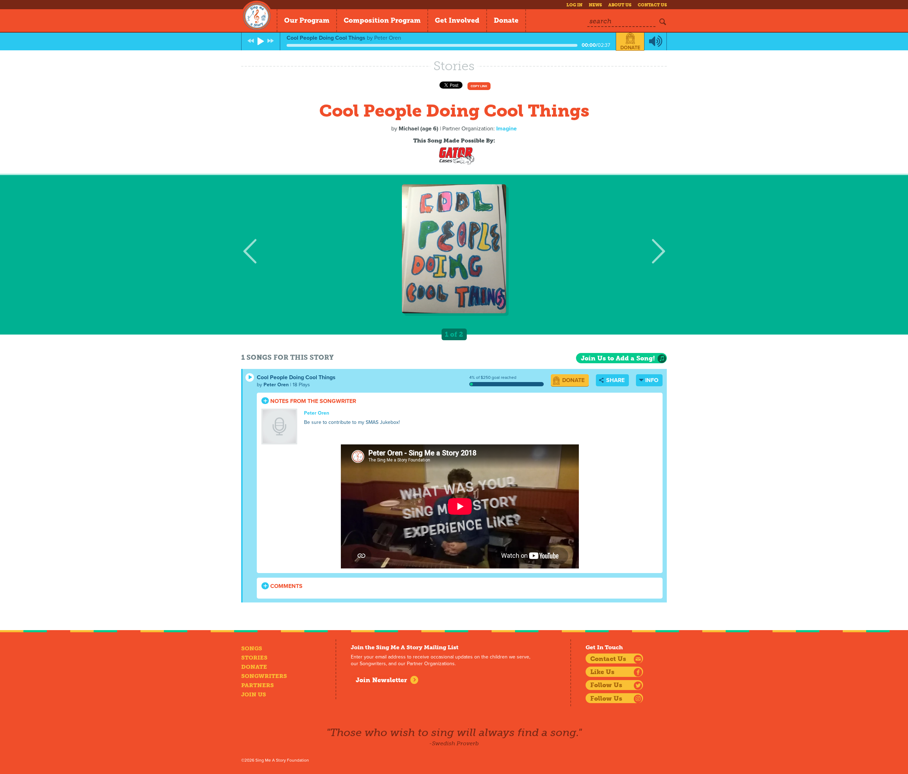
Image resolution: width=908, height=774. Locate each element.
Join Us (253, 694)
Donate (506, 20)
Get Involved (457, 20)
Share (615, 380)
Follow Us (606, 685)
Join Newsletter (381, 680)
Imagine (506, 128)
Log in (574, 4)
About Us (619, 4)
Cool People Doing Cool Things (296, 377)
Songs (251, 648)
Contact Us (652, 4)
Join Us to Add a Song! (618, 358)
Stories (254, 657)
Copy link (479, 86)
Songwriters (264, 676)
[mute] (655, 41)
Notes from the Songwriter (312, 401)
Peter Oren (276, 385)
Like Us (602, 672)
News (595, 4)
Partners (257, 685)
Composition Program (382, 20)
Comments (286, 586)
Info (651, 380)
